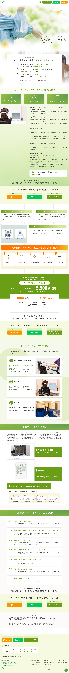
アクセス (60, 664)
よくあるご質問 (47, 669)
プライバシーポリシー (62, 667)
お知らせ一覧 (61, 666)
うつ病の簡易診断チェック (49, 666)
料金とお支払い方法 (48, 667)
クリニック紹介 (61, 660)
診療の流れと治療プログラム (49, 664)
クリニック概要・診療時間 (63, 662)
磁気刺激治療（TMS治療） (36, 667)
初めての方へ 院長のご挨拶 (49, 662)
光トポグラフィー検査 (35, 664)
